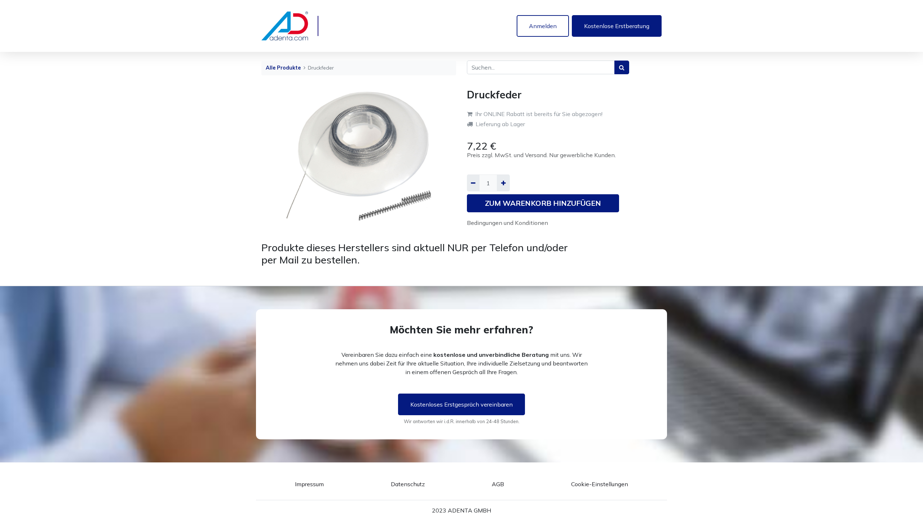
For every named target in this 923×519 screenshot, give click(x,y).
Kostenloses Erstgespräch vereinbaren (461, 404)
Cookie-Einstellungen (599, 484)
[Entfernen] (473, 182)
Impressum (309, 484)
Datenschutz (408, 484)
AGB (498, 484)
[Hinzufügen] (503, 182)
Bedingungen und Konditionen (507, 222)
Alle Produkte (283, 68)
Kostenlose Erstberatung (616, 26)
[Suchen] (621, 67)
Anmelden (543, 26)
